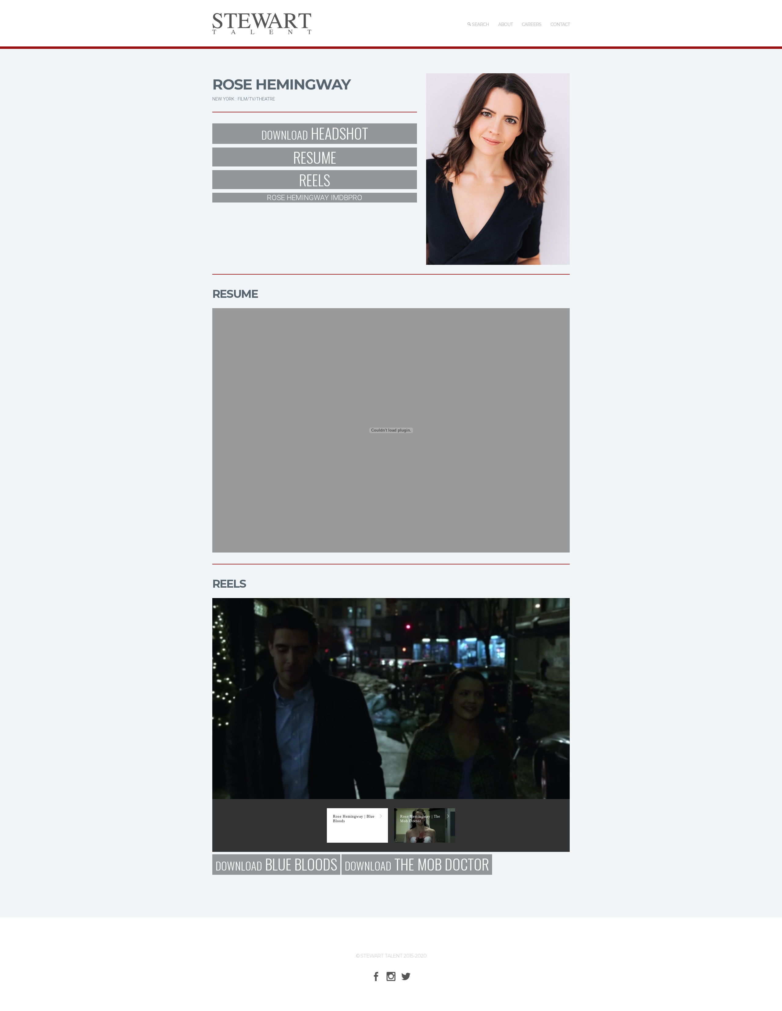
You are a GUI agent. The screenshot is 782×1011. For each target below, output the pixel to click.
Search (480, 24)
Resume (314, 157)
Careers (531, 24)
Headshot (314, 133)
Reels (314, 179)
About (505, 24)
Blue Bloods (276, 864)
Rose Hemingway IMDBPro (314, 197)
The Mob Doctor (417, 864)
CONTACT (560, 24)
